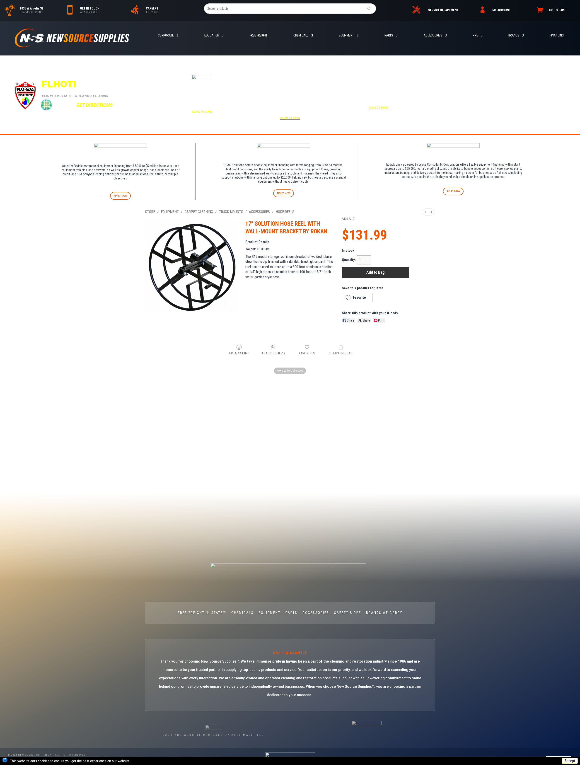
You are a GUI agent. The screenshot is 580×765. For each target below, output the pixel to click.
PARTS (388, 35)
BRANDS (513, 35)
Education (211, 35)
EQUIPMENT (346, 35)
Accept (570, 761)
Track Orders (273, 353)
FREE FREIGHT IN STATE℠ (202, 613)
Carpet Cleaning (199, 212)
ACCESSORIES (433, 35)
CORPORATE (166, 35)
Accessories (259, 212)
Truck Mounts (231, 212)
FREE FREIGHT (258, 35)
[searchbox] (290, 8)
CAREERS (152, 8)
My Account (239, 353)
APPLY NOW (120, 195)
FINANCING (557, 35)
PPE (475, 35)
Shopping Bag (341, 353)
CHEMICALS (301, 35)
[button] (357, 297)
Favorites (307, 353)
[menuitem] (425, 212)
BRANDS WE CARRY (384, 613)
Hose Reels (285, 212)
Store (150, 212)
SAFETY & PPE (347, 613)
